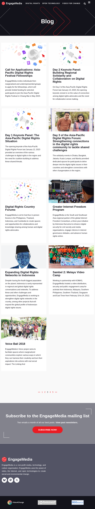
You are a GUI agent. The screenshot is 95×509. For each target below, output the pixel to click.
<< (39, 392)
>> (56, 392)
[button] (84, 3)
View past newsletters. (67, 422)
